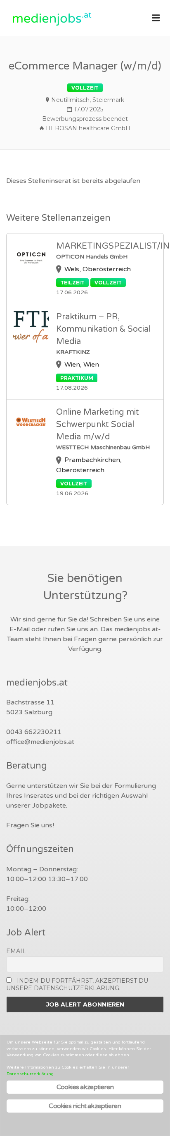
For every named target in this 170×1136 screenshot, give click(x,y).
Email (16, 951)
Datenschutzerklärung (30, 1073)
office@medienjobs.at (40, 742)
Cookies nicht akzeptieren (85, 1106)
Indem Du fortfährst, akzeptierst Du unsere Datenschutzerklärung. (77, 984)
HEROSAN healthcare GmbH (88, 128)
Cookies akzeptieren (85, 1087)
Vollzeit (85, 88)
